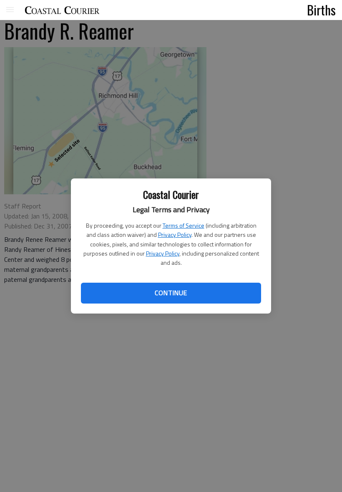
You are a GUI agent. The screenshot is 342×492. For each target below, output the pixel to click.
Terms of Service (183, 225)
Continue (171, 293)
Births (321, 9)
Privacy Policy (174, 234)
